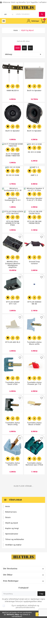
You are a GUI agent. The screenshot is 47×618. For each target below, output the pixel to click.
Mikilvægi (23, 54)
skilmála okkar (13, 614)
